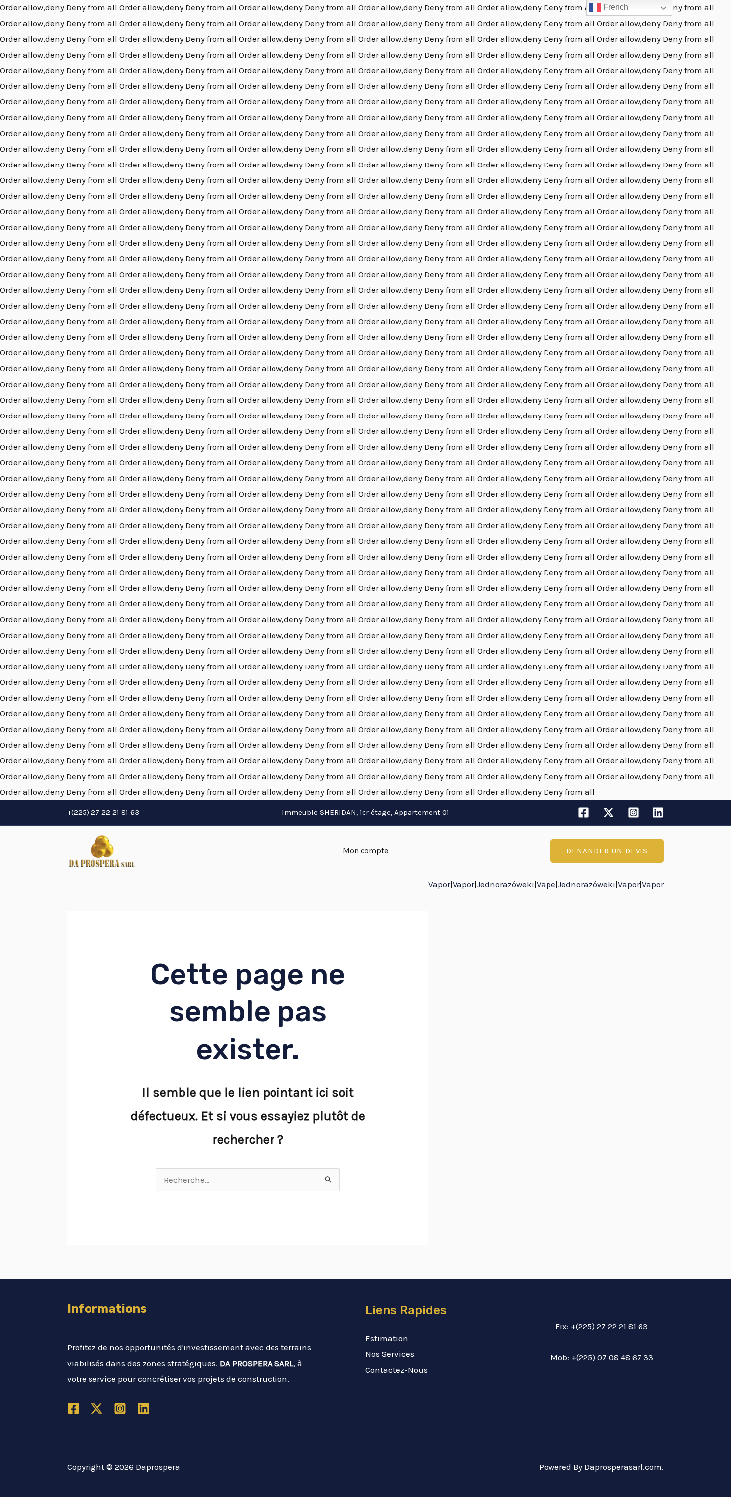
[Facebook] (583, 812)
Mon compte (365, 850)
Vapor (439, 884)
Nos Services (390, 1354)
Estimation (387, 1338)
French (614, 7)
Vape (546, 884)
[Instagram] (633, 812)
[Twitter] (608, 812)
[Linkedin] (658, 812)
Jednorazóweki (505, 884)
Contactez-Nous (397, 1370)
